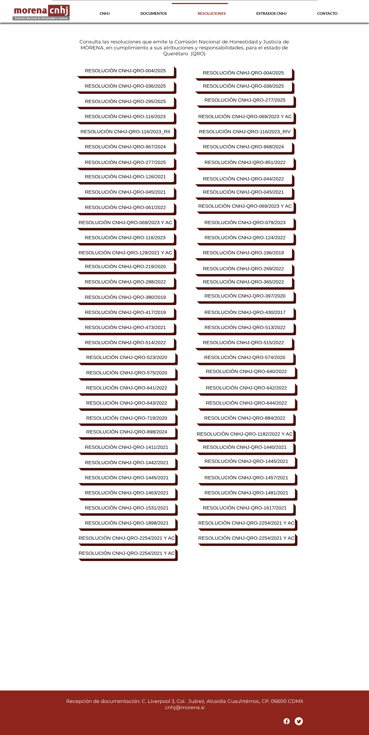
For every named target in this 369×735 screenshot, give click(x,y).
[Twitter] (299, 721)
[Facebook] (287, 721)
